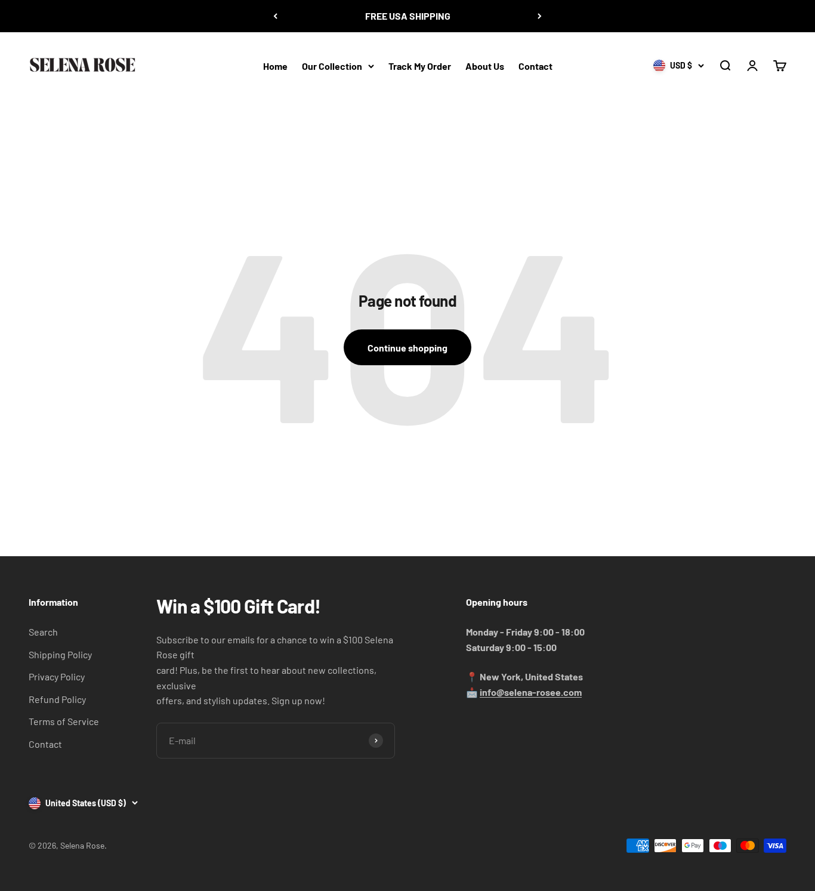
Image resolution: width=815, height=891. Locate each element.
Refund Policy (57, 699)
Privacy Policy (57, 676)
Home (275, 65)
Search (43, 631)
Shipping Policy (60, 654)
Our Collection (332, 65)
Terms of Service (64, 721)
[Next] (540, 16)
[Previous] (275, 16)
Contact (535, 65)
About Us (484, 65)
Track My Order (419, 65)
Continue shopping (407, 347)
